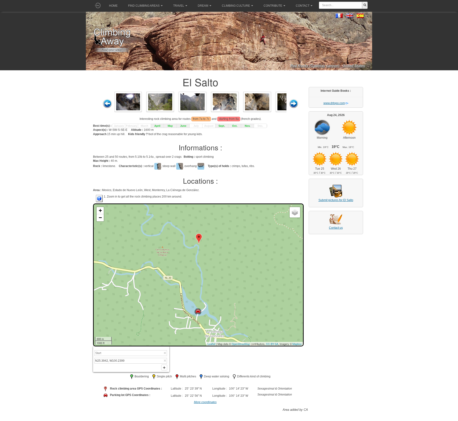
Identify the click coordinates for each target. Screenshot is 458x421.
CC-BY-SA (272, 344)
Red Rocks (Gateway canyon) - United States (327, 66)
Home (113, 5)
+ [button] (100, 210)
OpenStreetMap (241, 344)
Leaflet (211, 344)
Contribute (273, 5)
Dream (203, 5)
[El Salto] (128, 101)
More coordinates (205, 402)
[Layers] (295, 212)
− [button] (100, 218)
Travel (178, 5)
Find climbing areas (144, 5)
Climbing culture (236, 5)
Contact (302, 5)
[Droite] (293, 103)
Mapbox (297, 344)
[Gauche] (107, 103)
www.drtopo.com (334, 103)
